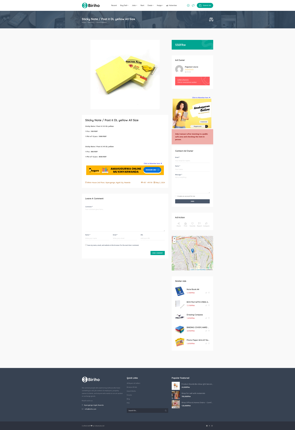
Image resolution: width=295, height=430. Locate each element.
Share (179, 226)
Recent (114, 5)
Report (199, 226)
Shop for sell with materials (193, 393)
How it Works (131, 391)
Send (192, 201)
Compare (206, 226)
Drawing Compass (195, 315)
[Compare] (193, 5)
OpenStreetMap (201, 269)
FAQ (128, 403)
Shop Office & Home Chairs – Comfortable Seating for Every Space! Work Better (197, 402)
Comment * (89, 207)
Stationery (91, 22)
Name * (87, 235)
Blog (128, 399)
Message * (178, 175)
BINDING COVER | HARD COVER (198, 327)
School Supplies (101, 22)
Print (185, 226)
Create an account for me (186, 196)
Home (84, 22)
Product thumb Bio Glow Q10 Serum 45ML (197, 384)
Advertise (173, 5)
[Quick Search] (211, 19)
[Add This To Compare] (206, 293)
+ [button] (174, 238)
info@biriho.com (90, 409)
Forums (129, 395)
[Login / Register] (188, 5)
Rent (142, 5)
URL (142, 235)
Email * (115, 235)
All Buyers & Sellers (133, 383)
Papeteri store (191, 67)
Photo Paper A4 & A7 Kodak (198, 340)
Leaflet (192, 269)
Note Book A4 (193, 289)
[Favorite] (209, 293)
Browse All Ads (132, 387)
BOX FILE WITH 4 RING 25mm (198, 302)
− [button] (174, 241)
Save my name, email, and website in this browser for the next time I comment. (113, 245)
